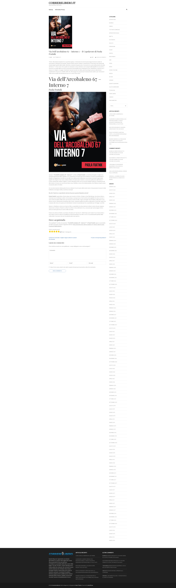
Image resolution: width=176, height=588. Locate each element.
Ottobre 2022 (112, 281)
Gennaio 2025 (112, 206)
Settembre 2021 (113, 324)
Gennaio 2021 (112, 351)
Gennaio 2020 (112, 388)
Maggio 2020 (112, 375)
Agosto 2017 (112, 486)
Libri (92, 57)
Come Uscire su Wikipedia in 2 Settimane (85, 555)
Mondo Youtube (113, 70)
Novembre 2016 (113, 516)
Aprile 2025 (112, 196)
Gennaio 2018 (112, 469)
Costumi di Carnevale (114, 29)
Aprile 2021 (112, 341)
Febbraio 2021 (112, 348)
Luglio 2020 (112, 368)
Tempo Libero (112, 93)
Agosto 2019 (112, 405)
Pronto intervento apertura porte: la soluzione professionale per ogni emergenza (118, 134)
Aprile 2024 (112, 233)
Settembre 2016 (113, 523)
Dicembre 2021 (112, 314)
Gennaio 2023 (112, 270)
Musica (111, 73)
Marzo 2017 (112, 503)
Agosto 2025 (112, 190)
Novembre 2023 (113, 250)
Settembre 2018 (113, 442)
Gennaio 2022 (112, 311)
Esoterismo (112, 39)
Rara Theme (78, 585)
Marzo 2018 (112, 462)
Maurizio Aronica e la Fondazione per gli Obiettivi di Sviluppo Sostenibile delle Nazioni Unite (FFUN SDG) (87, 577)
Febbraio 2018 (112, 466)
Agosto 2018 (112, 446)
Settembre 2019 (113, 402)
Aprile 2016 (112, 537)
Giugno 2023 (112, 254)
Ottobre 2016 (112, 520)
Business (111, 22)
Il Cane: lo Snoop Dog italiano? (98, 237)
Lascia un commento (101, 57)
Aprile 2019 (112, 419)
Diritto (111, 36)
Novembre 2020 (113, 358)
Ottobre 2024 (112, 217)
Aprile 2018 (112, 459)
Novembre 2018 (113, 436)
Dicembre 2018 (112, 432)
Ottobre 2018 (112, 439)
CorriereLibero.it (62, 3)
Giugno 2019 (112, 412)
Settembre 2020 (113, 361)
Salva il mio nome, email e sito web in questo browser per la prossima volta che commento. (73, 267)
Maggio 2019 (112, 415)
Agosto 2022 (112, 287)
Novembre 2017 (113, 476)
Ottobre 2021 (112, 321)
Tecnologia (112, 90)
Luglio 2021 (112, 331)
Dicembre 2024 (112, 210)
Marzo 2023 (112, 264)
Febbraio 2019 (112, 425)
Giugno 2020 (112, 371)
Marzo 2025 (112, 200)
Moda (110, 66)
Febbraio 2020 (112, 385)
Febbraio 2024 (112, 240)
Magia (110, 63)
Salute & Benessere (114, 86)
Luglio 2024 (112, 227)
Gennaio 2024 (112, 243)
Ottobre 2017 (112, 479)
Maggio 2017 (112, 496)
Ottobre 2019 (112, 398)
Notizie (111, 76)
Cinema (111, 26)
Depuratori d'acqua (114, 33)
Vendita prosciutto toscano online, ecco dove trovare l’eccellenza (116, 153)
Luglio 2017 (112, 489)
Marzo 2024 (112, 237)
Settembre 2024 (113, 220)
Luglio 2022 (112, 291)
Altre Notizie (112, 19)
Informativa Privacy (60, 9)
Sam (51, 57)
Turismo (111, 97)
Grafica (111, 53)
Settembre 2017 (113, 483)
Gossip (110, 49)
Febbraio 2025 (112, 203)
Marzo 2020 (112, 382)
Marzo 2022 (112, 304)
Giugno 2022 (112, 294)
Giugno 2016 (112, 533)
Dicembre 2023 (112, 247)
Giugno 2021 (112, 334)
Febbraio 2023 (112, 267)
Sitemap (51, 9)
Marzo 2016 (112, 540)
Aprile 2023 (112, 260)
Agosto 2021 (112, 328)
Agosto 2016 (112, 526)
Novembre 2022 (113, 277)
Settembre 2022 (113, 284)
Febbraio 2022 (112, 307)
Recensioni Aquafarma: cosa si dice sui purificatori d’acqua (116, 166)
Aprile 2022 (112, 301)
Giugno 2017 (112, 493)
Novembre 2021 (113, 318)
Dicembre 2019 (112, 392)
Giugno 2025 (112, 193)
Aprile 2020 (112, 378)
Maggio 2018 (112, 456)
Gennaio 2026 (112, 186)
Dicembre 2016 (112, 513)
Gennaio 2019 (112, 429)
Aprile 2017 (112, 500)
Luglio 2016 (112, 530)
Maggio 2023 (112, 257)
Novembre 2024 (113, 213)
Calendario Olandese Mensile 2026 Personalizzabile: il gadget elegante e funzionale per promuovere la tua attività (86, 561)
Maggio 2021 (112, 338)
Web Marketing (113, 100)
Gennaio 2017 (112, 510)
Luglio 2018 (112, 449)
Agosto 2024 (112, 223)
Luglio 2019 (112, 409)
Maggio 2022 (112, 297)
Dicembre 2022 (112, 274)
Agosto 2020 (112, 365)
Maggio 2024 (112, 230)
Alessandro (112, 157)
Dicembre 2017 (112, 473)
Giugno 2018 (112, 452)
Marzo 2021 (112, 345)
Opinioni (111, 80)
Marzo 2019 (112, 422)
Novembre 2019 (113, 395)
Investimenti (112, 56)
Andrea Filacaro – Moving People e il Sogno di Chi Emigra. (117, 178)
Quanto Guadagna (113, 83)
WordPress (90, 585)
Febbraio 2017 (112, 506)
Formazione (112, 46)
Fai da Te (111, 43)
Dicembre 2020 (112, 355)
